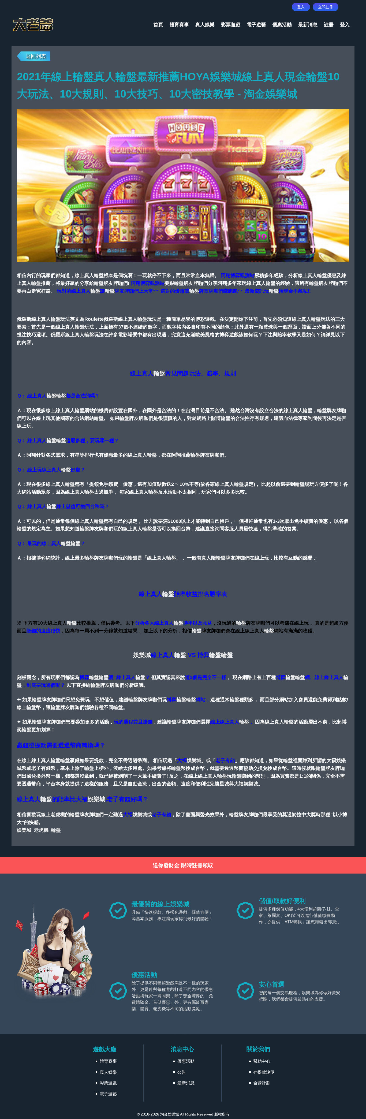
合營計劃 (261, 1083)
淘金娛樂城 (169, 1114)
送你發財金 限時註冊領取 (183, 865)
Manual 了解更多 (183, 1035)
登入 (301, 7)
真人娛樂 (205, 24)
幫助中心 (261, 1061)
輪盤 (99, 275)
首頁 (158, 24)
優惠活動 (282, 24)
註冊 (329, 24)
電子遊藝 (256, 24)
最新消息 (308, 24)
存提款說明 (264, 1072)
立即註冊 (325, 7)
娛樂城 (142, 655)
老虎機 (58, 814)
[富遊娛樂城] (33, 24)
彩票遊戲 (230, 24)
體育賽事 (179, 24)
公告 (181, 1072)
